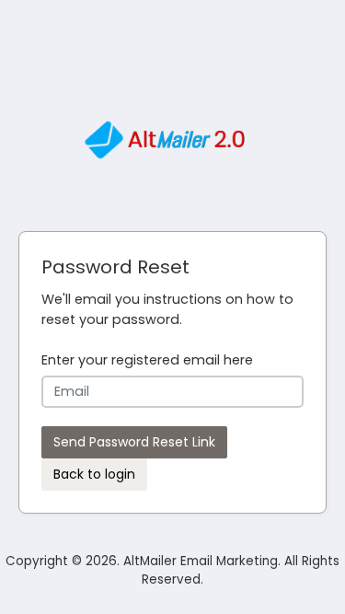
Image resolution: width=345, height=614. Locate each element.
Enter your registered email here (147, 360)
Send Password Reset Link (134, 442)
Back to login (94, 474)
